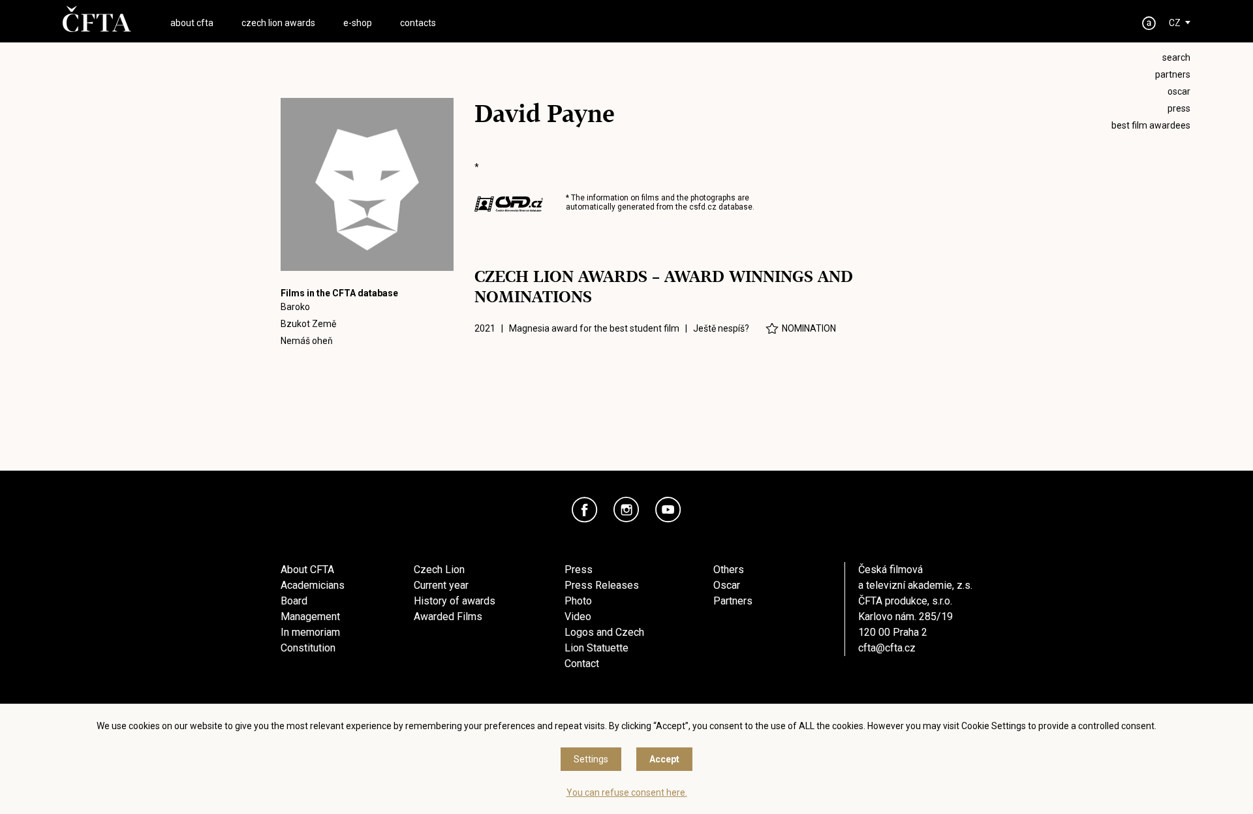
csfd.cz (703, 206)
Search (1176, 57)
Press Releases (602, 585)
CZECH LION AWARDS (278, 23)
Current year (441, 585)
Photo (578, 601)
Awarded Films (448, 616)
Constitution (308, 648)
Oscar (726, 585)
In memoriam (310, 632)
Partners (732, 601)
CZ (1175, 23)
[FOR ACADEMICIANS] (1149, 23)
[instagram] (626, 510)
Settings (591, 759)
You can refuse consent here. (626, 792)
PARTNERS (1172, 74)
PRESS (1179, 108)
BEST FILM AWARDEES (1150, 125)
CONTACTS (418, 23)
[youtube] (668, 510)
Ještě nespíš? (721, 328)
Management (310, 616)
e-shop (357, 23)
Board (294, 601)
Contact (582, 663)
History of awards (454, 601)
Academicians (313, 585)
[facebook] (585, 510)
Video (578, 616)
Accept (664, 759)
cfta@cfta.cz (887, 648)
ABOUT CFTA (191, 23)
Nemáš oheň (307, 341)
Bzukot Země (308, 324)
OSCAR (1179, 91)
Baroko (295, 307)
